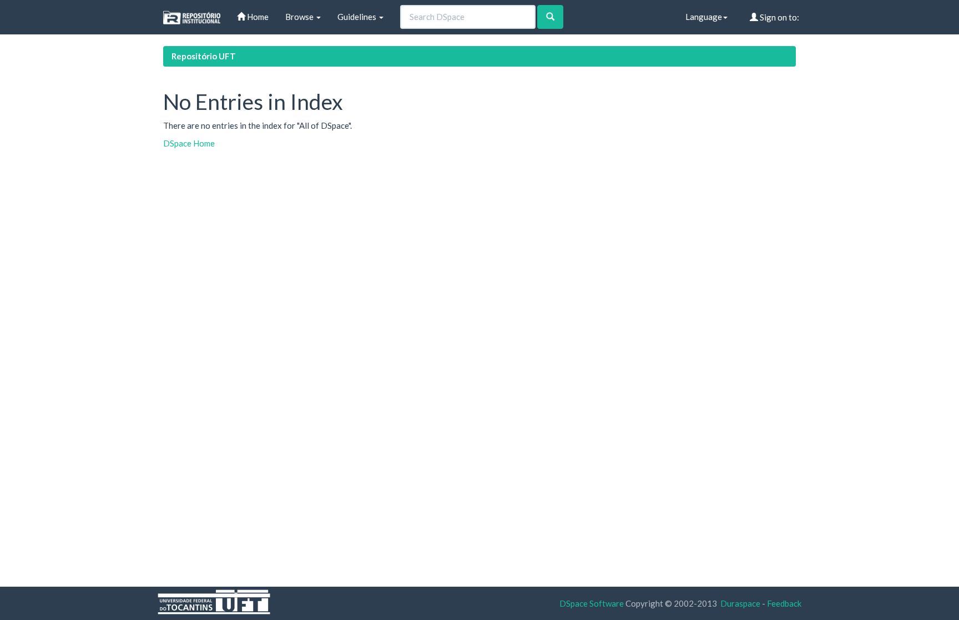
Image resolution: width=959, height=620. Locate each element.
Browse (300, 17)
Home (257, 17)
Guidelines (357, 17)
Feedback (784, 603)
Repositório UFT (203, 56)
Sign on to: (778, 17)
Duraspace (740, 603)
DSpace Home (189, 143)
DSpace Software (591, 603)
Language (703, 17)
